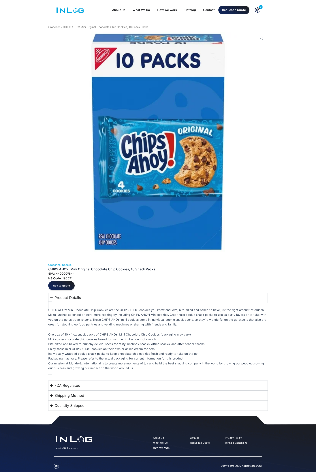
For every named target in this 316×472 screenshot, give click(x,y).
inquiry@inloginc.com (67, 448)
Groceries (54, 27)
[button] (261, 38)
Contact (209, 10)
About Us (118, 10)
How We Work (167, 10)
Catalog (190, 10)
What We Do (141, 10)
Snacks (67, 265)
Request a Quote (234, 10)
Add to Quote (61, 285)
